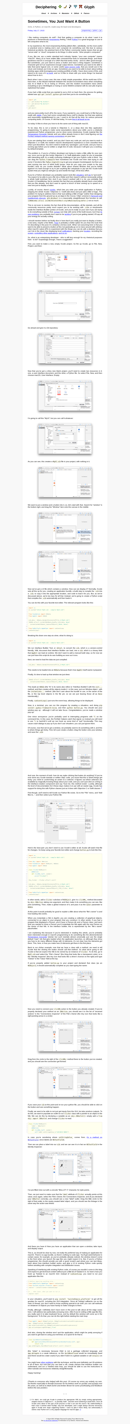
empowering (54, 39)
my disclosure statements (51, 1420)
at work (50, 73)
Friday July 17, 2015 (36, 31)
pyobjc (52, 190)
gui (100, 30)
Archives (54, 13)
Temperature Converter (37, 134)
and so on (63, 233)
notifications (67, 231)
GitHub (76, 13)
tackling (68, 214)
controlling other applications (46, 233)
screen (30, 233)
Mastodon (65, 13)
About (43, 13)
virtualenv (80, 175)
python (95, 30)
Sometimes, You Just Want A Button (59, 21)
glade (39, 115)
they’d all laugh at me (81, 119)
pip (89, 175)
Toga (56, 223)
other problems (47, 1362)
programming (86, 30)
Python (75, 39)
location (87, 231)
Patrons (86, 13)
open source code (72, 67)
